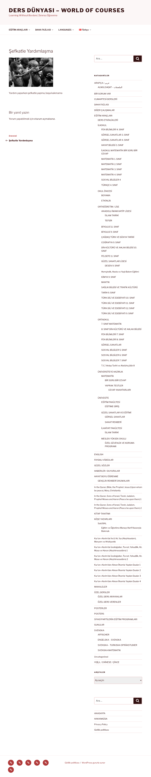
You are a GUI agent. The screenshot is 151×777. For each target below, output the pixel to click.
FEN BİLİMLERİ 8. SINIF (112, 339)
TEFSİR (108, 220)
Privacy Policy (100, 724)
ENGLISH (98, 454)
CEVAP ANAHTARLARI (119, 390)
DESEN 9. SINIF (112, 265)
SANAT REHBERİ (113, 422)
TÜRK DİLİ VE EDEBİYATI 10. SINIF (118, 297)
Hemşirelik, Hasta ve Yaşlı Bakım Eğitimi (120, 271)
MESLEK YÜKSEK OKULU (113, 438)
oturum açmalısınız (44, 118)
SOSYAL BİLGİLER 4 (111, 179)
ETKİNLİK (106, 200)
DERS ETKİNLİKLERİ (108, 120)
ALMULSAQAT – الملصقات (110, 87)
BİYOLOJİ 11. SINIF (110, 226)
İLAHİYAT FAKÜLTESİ (111, 428)
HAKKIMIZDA (100, 718)
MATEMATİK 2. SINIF (111, 164)
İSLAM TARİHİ (112, 215)
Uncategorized (101, 656)
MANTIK (105, 282)
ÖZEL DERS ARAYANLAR (110, 596)
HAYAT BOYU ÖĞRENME (106, 476)
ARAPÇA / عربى (101, 83)
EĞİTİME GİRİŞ (112, 406)
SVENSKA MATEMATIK (109, 650)
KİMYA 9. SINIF (108, 277)
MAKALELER (100, 586)
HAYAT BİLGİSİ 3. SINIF (112, 145)
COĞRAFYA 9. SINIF (111, 242)
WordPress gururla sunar (93, 762)
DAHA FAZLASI (43, 29)
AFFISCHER (103, 634)
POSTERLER (100, 608)
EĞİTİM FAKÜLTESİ (110, 402)
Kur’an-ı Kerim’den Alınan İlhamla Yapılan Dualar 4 (117, 581)
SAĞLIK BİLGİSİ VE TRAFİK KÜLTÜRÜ (119, 287)
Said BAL (102, 523)
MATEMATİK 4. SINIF (111, 174)
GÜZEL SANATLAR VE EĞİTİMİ (116, 412)
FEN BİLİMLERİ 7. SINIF (112, 334)
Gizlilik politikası (101, 730)
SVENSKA (99, 630)
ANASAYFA (99, 713)
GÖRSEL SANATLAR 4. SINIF (115, 140)
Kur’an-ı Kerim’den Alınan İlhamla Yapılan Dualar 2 (117, 570)
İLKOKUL (102, 125)
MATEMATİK (107, 376)
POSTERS (99, 613)
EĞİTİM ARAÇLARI (18, 29)
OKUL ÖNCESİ (105, 191)
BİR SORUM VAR (102, 93)
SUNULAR (99, 624)
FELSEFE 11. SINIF (110, 256)
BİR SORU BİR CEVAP (115, 380)
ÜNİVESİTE (103, 398)
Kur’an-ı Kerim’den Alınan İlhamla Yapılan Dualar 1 (117, 564)
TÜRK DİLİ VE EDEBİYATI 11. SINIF (117, 303)
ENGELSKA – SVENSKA (109, 639)
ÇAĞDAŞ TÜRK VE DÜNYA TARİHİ (117, 237)
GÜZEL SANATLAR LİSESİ (114, 261)
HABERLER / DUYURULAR (107, 471)
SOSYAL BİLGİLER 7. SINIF (114, 360)
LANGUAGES (64, 29)
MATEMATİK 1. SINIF (111, 159)
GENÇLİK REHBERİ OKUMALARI (114, 480)
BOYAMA (105, 195)
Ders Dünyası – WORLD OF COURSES (67, 10)
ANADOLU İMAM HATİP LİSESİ (116, 211)
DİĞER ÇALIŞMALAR (104, 110)
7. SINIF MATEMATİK (111, 324)
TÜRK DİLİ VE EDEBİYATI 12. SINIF (117, 308)
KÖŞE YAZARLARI (103, 519)
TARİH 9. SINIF (108, 292)
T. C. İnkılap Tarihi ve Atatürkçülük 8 (118, 365)
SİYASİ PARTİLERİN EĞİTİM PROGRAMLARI (115, 619)
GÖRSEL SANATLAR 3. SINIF (115, 135)
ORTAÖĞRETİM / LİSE (108, 206)
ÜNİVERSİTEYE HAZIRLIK (110, 371)
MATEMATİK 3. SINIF (111, 169)
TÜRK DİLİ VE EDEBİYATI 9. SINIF (117, 313)
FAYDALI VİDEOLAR (103, 460)
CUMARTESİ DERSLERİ (105, 99)
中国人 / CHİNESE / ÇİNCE (106, 662)
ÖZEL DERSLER (102, 592)
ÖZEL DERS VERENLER (109, 602)
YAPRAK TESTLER (114, 385)
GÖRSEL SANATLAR (111, 344)
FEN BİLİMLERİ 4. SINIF (112, 129)
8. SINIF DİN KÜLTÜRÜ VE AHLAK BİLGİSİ (121, 329)
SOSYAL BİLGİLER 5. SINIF (114, 350)
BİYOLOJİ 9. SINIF (109, 232)
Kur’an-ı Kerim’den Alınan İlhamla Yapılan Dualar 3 (117, 576)
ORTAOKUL (103, 319)
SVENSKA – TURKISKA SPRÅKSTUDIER (117, 645)
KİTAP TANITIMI (102, 513)
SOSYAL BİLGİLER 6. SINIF (114, 355)
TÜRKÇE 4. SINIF (109, 185)
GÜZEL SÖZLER (102, 465)
